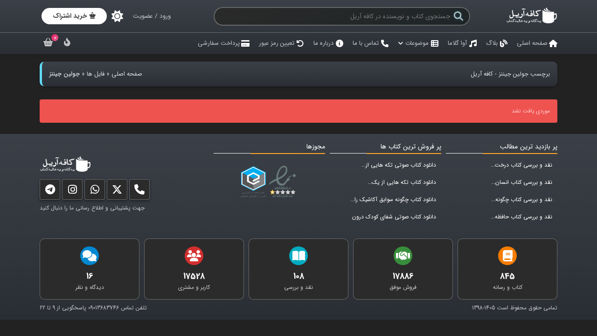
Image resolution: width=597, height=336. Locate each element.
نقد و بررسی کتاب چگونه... (521, 199)
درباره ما (323, 43)
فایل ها (95, 74)
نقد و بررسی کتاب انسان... (521, 182)
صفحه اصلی (532, 43)
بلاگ (492, 43)
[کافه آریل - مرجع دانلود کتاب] (531, 22)
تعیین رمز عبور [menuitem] (276, 43)
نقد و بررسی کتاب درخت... (521, 165)
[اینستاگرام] (72, 191)
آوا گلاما (457, 43)
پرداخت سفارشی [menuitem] (219, 43)
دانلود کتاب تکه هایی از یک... (402, 182)
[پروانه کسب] (253, 182)
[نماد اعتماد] (284, 182)
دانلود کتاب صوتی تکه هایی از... (398, 165)
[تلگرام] (50, 191)
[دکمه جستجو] (458, 16)
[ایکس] (117, 191)
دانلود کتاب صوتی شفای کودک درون (394, 216)
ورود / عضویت (152, 16)
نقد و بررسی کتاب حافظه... (521, 216)
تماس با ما (366, 43)
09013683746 (103, 307)
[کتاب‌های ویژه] (67, 44)
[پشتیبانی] (94, 191)
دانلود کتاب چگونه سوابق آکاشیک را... (393, 199)
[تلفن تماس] (139, 191)
